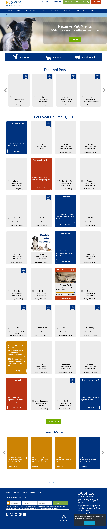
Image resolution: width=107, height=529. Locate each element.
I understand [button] (89, 523)
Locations (16, 492)
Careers (32, 492)
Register (75, 39)
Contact (39, 492)
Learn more (17, 408)
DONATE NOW (65, 298)
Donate (19, 10)
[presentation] (5, 90)
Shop (92, 10)
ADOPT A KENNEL (65, 224)
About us (24, 492)
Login (99, 15)
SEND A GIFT (17, 151)
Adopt (10, 10)
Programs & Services (50, 10)
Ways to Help (66, 10)
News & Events (80, 10)
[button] (68, 2)
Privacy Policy (53, 508)
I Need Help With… (32, 10)
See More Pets (53, 421)
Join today (41, 188)
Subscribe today (66, 261)
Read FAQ (17, 371)
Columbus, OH (26, 15)
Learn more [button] (89, 518)
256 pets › (13, 15)
